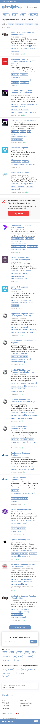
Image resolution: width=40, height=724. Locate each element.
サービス (19, 653)
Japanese (16, 82)
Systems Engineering (28, 520)
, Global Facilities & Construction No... (23, 91)
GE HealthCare (15, 512)
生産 (23, 669)
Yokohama (19, 24)
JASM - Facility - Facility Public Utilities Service (23, 565)
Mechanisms (25, 609)
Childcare (26, 82)
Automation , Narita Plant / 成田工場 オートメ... (23, 61)
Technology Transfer (20, 279)
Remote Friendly (18, 238)
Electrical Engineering (29, 104)
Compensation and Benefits (21, 80)
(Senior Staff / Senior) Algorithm (19, 427)
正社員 (12, 653)
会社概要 (4, 700)
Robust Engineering (19, 526)
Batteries (16, 48)
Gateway (30, 186)
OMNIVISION (14, 318)
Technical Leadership (29, 413)
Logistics (16, 612)
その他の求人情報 (20, 627)
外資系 (11, 669)
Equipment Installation (20, 498)
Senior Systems (21, 509)
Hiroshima (29, 24)
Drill (31, 469)
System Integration (19, 528)
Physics (15, 556)
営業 (17, 669)
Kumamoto (25, 570)
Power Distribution (29, 48)
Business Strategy (19, 276)
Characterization (18, 362)
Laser (15, 469)
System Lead (20, 172)
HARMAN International (17, 175)
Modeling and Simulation (20, 330)
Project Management (26, 418)
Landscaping (17, 584)
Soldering (16, 51)
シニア (4, 669)
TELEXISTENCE (15, 37)
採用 (33, 653)
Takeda (13, 66)
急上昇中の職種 (24, 706)
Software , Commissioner (18, 478)
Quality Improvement (19, 244)
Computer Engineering (29, 159)
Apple (12, 542)
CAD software (26, 556)
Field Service (17, 241)
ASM (12, 262)
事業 (15, 656)
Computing (31, 164)
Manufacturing (17, 139)
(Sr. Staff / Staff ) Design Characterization (23, 400)
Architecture (17, 531)
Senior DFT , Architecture (19, 288)
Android (31, 184)
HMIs (23, 184)
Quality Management (19, 523)
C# (29, 359)
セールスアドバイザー (8, 660)
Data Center (16, 134)
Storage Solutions (19, 107)
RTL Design (33, 442)
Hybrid (26, 161)
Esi (32, 466)
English (4, 713)
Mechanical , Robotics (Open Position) (23, 597)
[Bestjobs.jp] (13, 7)
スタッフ (5, 653)
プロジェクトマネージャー (25, 673)
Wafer (26, 584)
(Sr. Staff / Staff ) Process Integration (23, 371)
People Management (19, 388)
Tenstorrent (14, 150)
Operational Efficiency (20, 112)
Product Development (29, 383)
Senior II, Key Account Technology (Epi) (21, 258)
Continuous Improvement (21, 109)
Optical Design (21, 539)
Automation (16, 77)
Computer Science (18, 164)
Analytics (16, 442)
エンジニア (5, 676)
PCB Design (25, 46)
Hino (22, 512)
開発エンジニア (6, 673)
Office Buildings (27, 579)
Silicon (24, 300)
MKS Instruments (16, 457)
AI (29, 131)
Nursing (24, 74)
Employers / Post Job (9, 2)
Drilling (24, 466)
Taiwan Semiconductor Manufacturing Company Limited (22, 569)
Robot (34, 46)
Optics (34, 330)
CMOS (14, 418)
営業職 (27, 653)
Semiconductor (32, 386)
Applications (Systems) (20, 454)
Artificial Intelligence (20, 137)
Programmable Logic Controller (23, 493)
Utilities (33, 112)
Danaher (13, 230)
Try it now (18, 213)
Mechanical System (19, 617)
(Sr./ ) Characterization (23, 341)
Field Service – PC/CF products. (21, 226)
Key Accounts (26, 271)
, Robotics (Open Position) (22, 33)
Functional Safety (19, 186)
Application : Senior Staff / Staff (22, 314)
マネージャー (28, 656)
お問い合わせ (24, 700)
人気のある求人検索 (26, 703)
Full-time (15, 46)
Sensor (30, 332)
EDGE (23, 131)
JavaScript (16, 501)
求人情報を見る (6, 703)
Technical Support (19, 249)
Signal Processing (19, 332)
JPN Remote (21, 230)
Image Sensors (32, 415)
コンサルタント (6, 656)
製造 (21, 656)
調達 (18, 660)
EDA (32, 303)
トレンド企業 (5, 706)
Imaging (24, 327)
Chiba (18, 66)
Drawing (33, 553)
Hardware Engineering (20, 553)
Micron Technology (16, 95)
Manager (30, 669)
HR (14, 673)
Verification (19, 147)
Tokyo (11, 24)
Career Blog (5, 708)
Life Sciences (33, 246)
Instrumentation (27, 551)
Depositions (17, 273)
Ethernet (16, 189)
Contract (30, 238)
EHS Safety (23, 120)
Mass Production (18, 391)
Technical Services (19, 246)
